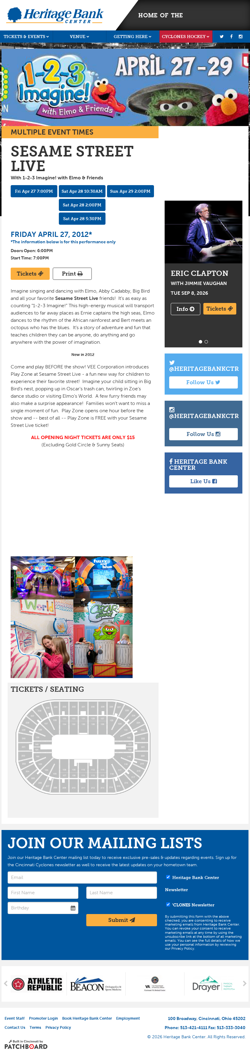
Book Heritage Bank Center (87, 1018)
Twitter (222, 36)
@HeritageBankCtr (204, 368)
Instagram (240, 36)
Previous (5, 984)
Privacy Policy (58, 1027)
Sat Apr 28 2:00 (82, 204)
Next (244, 984)
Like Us (201, 481)
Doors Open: (23, 250)
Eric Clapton (203, 232)
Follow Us (200, 382)
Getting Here (131, 36)
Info (183, 309)
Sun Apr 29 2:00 (130, 191)
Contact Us (15, 1027)
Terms (35, 1027)
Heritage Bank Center (55, 15)
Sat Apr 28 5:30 (82, 218)
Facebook (231, 36)
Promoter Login (43, 1018)
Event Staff (15, 1018)
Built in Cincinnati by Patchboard (26, 1044)
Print (69, 274)
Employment (128, 1018)
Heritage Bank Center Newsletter (192, 883)
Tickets (27, 274)
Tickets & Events (24, 36)
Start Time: (21, 257)
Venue (77, 36)
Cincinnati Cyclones (211, 15)
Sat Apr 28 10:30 (82, 191)
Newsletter (193, 905)
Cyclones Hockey (183, 36)
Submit (119, 920)
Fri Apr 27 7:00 (34, 191)
